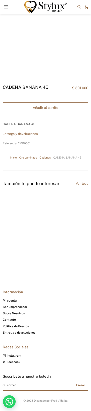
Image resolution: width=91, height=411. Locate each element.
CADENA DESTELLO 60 (64, 242)
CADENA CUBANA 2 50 (20, 242)
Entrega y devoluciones (20, 134)
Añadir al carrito (45, 108)
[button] (5, 226)
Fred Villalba (59, 400)
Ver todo (82, 183)
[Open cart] (86, 7)
